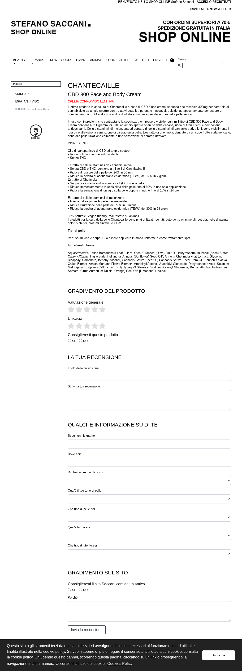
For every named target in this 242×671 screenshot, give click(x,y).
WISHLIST (142, 60)
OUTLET (125, 60)
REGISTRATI (221, 2)
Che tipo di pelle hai (81, 509)
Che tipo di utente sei (82, 545)
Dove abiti (75, 454)
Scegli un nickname (81, 435)
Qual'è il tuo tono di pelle (84, 490)
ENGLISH (160, 60)
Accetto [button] (218, 655)
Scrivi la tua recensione (84, 386)
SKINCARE (23, 94)
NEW (53, 60)
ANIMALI (96, 60)
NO (85, 341)
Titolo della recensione (83, 368)
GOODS (66, 60)
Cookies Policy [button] (120, 664)
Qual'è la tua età (79, 527)
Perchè (73, 597)
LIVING (81, 60)
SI (73, 341)
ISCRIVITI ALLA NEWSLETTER (208, 9)
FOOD (110, 60)
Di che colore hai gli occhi (85, 472)
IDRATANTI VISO (27, 101)
